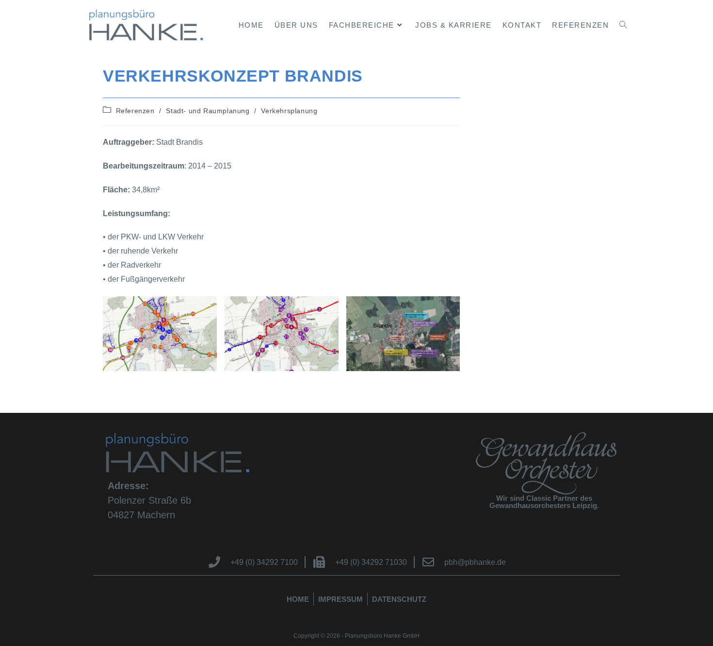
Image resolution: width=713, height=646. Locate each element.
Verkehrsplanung (289, 111)
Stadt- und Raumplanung (207, 111)
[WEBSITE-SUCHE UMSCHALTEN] (623, 25)
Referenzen (135, 111)
